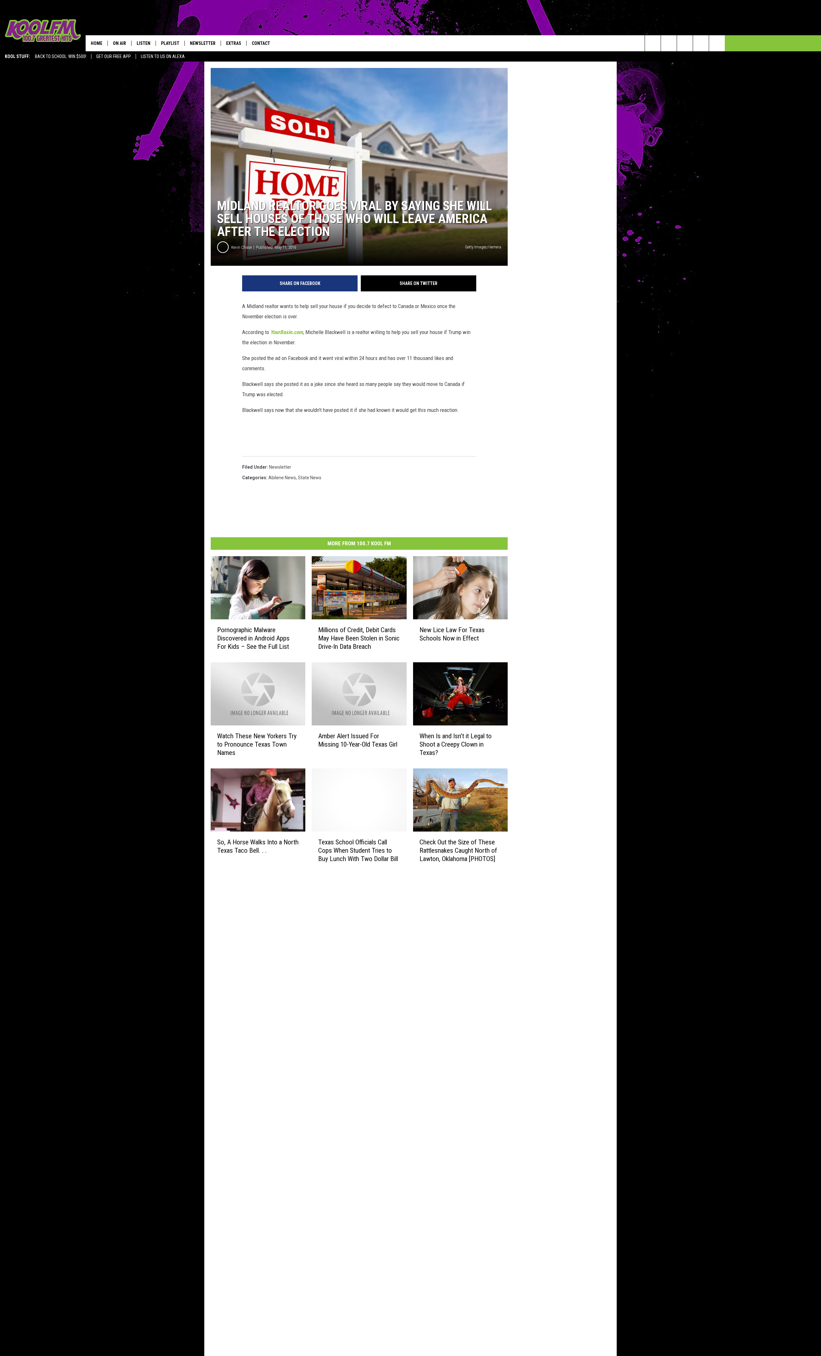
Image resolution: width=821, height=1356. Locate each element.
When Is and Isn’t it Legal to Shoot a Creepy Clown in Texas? (455, 744)
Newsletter (203, 43)
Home (96, 43)
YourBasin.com (286, 332)
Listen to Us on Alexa (163, 56)
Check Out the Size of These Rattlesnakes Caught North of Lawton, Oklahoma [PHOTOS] (458, 850)
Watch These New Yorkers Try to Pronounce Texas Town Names (257, 744)
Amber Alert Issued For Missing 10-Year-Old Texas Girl (357, 740)
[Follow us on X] (701, 43)
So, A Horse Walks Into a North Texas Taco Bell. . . (258, 846)
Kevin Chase (241, 247)
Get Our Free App (113, 56)
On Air (119, 43)
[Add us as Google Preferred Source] (669, 43)
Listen (143, 43)
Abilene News (282, 477)
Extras (233, 43)
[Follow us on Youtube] (717, 43)
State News (309, 477)
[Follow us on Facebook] (685, 43)
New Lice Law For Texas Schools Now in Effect (452, 634)
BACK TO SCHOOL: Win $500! (60, 56)
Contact (261, 43)
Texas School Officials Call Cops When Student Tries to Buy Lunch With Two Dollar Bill (358, 850)
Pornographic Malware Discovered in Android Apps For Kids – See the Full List (253, 638)
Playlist (170, 43)
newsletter (280, 467)
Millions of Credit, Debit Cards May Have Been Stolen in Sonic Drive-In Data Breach (359, 638)
